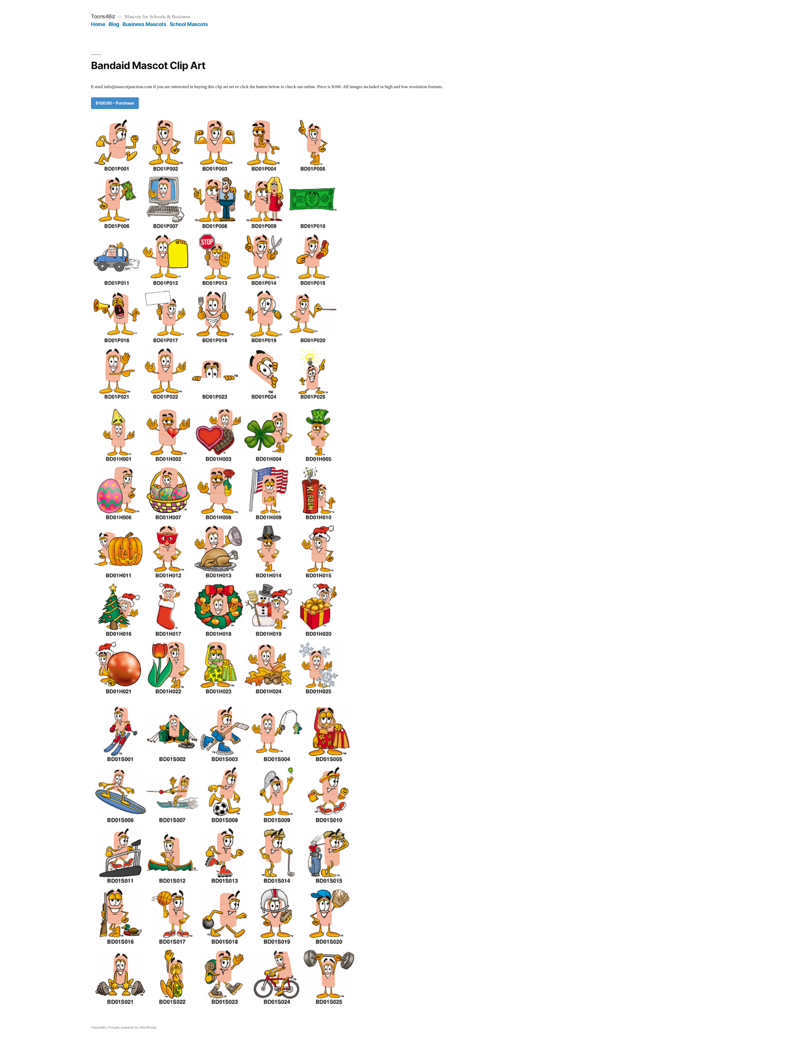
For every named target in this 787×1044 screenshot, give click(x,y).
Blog (114, 24)
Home (98, 24)
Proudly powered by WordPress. (132, 1027)
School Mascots (189, 24)
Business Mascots (144, 24)
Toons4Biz (103, 16)
